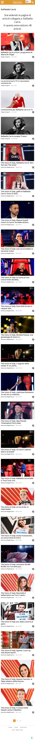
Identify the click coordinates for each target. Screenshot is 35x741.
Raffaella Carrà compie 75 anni (14, 136)
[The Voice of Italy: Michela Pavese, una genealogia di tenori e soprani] (17, 324)
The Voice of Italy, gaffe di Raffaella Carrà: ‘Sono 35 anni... (16, 192)
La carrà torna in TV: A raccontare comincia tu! (15, 82)
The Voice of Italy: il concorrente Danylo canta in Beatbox (14, 709)
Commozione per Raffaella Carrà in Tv (17, 110)
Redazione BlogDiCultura (7, 167)
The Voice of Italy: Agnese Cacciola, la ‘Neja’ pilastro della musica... (16, 680)
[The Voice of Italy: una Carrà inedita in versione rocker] (17, 238)
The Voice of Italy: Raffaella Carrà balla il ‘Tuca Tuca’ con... (17, 479)
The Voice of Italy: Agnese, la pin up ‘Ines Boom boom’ (16, 651)
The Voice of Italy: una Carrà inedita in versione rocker (17, 250)
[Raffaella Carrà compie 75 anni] (17, 125)
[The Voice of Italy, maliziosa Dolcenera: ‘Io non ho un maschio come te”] (17, 381)
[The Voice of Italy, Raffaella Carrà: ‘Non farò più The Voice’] (17, 152)
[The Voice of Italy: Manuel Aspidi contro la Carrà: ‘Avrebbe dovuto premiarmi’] (17, 209)
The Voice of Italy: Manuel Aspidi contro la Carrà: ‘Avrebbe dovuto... (15, 221)
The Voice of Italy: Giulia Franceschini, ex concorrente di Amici (16, 537)
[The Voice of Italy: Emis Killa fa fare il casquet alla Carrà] (17, 295)
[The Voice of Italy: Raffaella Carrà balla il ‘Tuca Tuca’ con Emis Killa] (17, 468)
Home (2, 6)
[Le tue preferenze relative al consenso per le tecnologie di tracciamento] (32, 738)
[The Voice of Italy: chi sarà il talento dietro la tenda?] (17, 439)
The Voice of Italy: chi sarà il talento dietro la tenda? (16, 450)
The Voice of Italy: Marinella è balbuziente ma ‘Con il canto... (13, 594)
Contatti (10, 727)
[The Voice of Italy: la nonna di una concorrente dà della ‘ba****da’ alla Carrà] (17, 267)
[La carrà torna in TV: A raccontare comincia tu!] (17, 70)
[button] (32, 2)
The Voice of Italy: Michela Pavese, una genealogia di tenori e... (17, 336)
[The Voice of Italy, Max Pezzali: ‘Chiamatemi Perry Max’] (17, 410)
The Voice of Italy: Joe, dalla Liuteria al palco (17, 623)
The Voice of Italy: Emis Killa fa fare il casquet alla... (16, 307)
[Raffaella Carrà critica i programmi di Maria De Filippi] (17, 42)
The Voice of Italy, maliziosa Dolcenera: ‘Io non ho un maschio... (17, 393)
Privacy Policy (23, 727)
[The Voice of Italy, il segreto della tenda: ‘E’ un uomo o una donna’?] (17, 353)
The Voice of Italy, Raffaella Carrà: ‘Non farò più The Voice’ (17, 164)
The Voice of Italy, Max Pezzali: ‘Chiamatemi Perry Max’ (13, 422)
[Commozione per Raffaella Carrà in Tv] (17, 99)
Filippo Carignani (5, 56)
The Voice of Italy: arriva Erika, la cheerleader (14, 508)
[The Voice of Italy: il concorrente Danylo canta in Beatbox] (17, 697)
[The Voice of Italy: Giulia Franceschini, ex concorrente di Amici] (17, 525)
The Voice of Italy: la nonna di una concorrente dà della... (15, 278)
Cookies (16, 727)
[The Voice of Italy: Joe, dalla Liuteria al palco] (17, 611)
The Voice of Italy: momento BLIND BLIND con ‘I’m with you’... (15, 565)
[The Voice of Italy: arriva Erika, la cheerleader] (17, 496)
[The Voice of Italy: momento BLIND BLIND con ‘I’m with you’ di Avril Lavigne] (17, 554)
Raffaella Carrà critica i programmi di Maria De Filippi (16, 53)
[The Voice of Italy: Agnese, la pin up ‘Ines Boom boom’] (17, 640)
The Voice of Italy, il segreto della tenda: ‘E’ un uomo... (15, 364)
